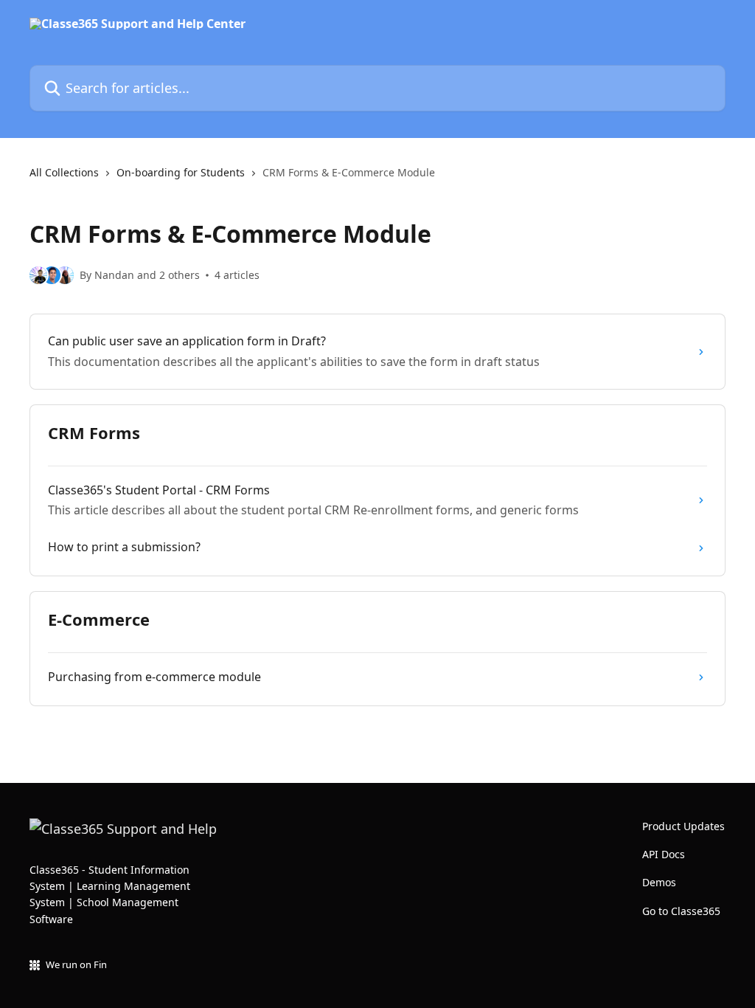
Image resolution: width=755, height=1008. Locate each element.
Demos (659, 882)
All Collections (64, 172)
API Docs (663, 854)
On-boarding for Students (180, 172)
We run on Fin (76, 964)
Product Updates (683, 826)
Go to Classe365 (681, 911)
